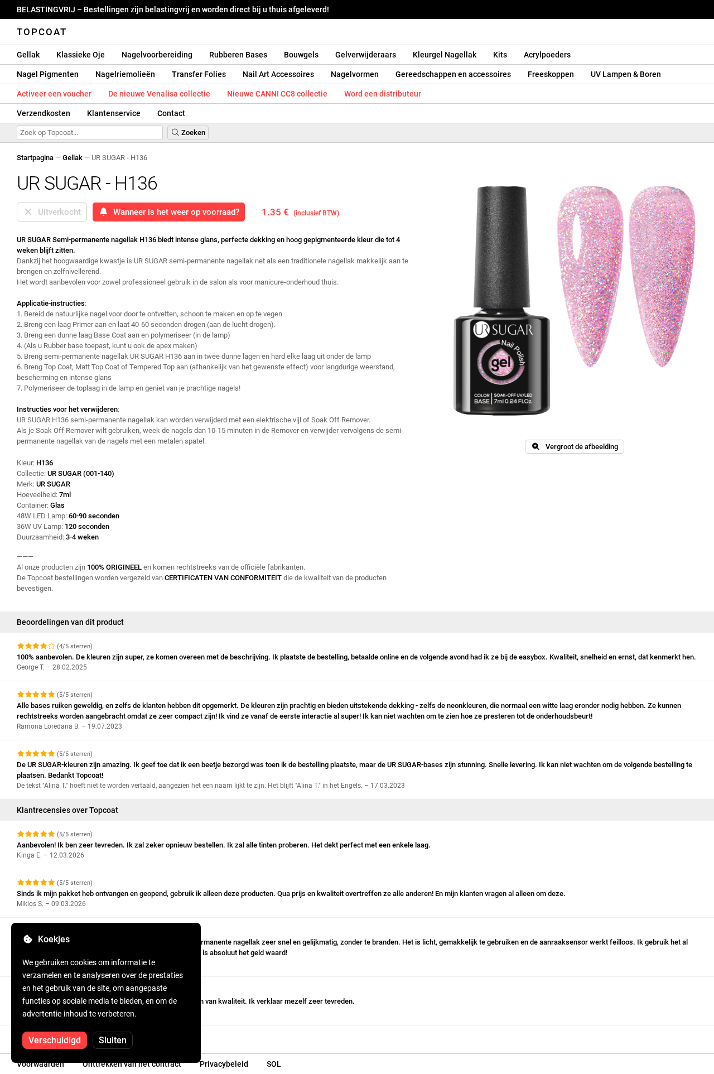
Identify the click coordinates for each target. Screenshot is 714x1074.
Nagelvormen (355, 74)
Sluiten (113, 1040)
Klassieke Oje (80, 54)
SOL (274, 1063)
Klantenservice (114, 113)
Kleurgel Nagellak (444, 54)
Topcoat (42, 31)
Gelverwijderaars (365, 54)
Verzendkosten (43, 113)
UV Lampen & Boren (626, 74)
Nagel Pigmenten (48, 74)
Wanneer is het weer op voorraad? (174, 212)
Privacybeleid (224, 1063)
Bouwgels (301, 54)
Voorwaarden (40, 1063)
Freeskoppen (551, 74)
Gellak (28, 54)
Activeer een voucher (54, 93)
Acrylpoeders (547, 54)
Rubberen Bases (238, 54)
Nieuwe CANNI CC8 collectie (277, 93)
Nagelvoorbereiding (157, 54)
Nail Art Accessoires (278, 74)
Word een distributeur (382, 93)
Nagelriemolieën (125, 74)
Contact (171, 113)
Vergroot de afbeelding (579, 446)
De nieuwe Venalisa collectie (159, 93)
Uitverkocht (57, 212)
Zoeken (192, 132)
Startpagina (35, 157)
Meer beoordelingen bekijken (64, 1035)
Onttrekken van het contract (132, 1063)
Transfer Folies (199, 74)
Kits (500, 54)
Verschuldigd (54, 1040)
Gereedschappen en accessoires (453, 74)
